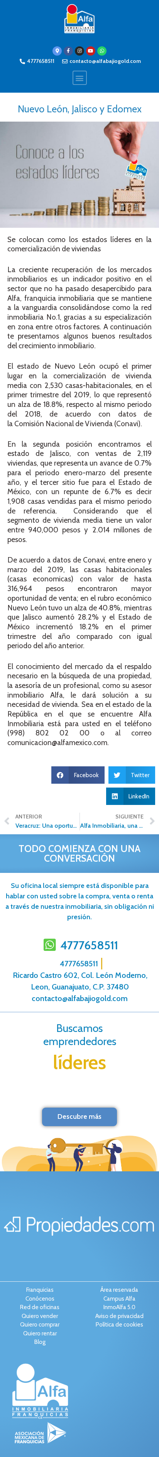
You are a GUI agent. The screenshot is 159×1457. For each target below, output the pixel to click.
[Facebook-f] (68, 51)
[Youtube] (90, 51)
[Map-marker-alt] (57, 51)
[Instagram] (79, 51)
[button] (80, 78)
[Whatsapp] (102, 51)
